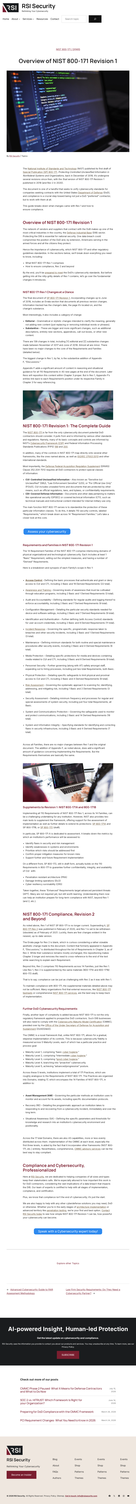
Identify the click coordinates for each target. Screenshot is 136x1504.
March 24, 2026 (108, 1420)
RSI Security (38, 6)
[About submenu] (19, 19)
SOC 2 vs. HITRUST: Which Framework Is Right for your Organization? (51, 1402)
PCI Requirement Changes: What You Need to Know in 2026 (58, 1420)
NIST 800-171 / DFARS (68, 49)
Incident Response (35, 629)
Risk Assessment (35, 685)
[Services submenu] (33, 19)
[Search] (95, 19)
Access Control (34, 580)
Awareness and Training (38, 590)
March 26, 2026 (108, 1412)
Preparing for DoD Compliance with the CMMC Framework (57, 1411)
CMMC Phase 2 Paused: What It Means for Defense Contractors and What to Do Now (61, 1390)
